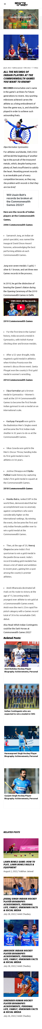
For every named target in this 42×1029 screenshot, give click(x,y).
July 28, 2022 (10, 914)
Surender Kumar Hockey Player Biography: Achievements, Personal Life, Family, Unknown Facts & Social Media (21, 1006)
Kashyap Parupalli (15, 421)
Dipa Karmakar (13, 390)
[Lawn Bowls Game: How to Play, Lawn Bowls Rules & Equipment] (21, 848)
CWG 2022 (27, 68)
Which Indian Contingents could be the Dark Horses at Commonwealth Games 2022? (21, 629)
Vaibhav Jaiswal (17, 68)
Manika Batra (12, 499)
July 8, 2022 (7, 68)
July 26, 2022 (10, 1016)
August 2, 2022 (10, 871)
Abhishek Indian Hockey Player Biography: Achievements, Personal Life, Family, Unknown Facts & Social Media (21, 956)
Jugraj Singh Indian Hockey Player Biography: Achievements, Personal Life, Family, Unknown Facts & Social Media (21, 904)
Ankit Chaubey (24, 914)
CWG (29, 152)
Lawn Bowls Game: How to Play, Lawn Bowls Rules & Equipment (19, 864)
